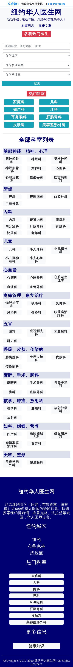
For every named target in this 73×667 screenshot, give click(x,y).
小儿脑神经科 (12, 259)
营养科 (36, 443)
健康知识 (36, 646)
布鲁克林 (36, 546)
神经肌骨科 (12, 169)
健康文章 (45, 26)
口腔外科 (61, 197)
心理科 (61, 168)
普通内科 (36, 220)
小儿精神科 (61, 250)
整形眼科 (36, 462)
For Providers (56, 3)
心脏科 (12, 277)
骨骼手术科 (61, 384)
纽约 (36, 539)
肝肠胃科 (54, 117)
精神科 (36, 168)
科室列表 (28, 26)
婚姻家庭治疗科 (12, 444)
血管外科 (36, 287)
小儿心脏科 (36, 259)
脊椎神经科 (61, 160)
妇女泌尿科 (61, 435)
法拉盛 (36, 552)
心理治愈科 (12, 179)
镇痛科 (36, 303)
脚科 (12, 392)
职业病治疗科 (61, 313)
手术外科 (36, 382)
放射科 (12, 418)
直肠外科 (36, 392)
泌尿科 (12, 233)
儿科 (54, 102)
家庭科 (19, 102)
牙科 (54, 109)
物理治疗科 (12, 304)
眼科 (12, 331)
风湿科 (12, 312)
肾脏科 (61, 226)
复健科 (61, 303)
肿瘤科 (36, 408)
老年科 (36, 233)
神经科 (36, 159)
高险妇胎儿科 (36, 435)
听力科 (12, 341)
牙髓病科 (36, 197)
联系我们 (13, 3)
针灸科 (36, 312)
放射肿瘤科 (61, 409)
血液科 (12, 287)
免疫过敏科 (36, 358)
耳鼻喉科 (19, 117)
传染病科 (12, 366)
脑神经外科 (12, 160)
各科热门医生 (36, 34)
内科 (12, 220)
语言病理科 (61, 179)
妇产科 (19, 109)
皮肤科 (19, 125)
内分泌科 (12, 226)
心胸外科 (36, 277)
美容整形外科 (54, 125)
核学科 (12, 408)
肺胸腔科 (12, 357)
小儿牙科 (36, 249)
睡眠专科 (36, 178)
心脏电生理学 (61, 278)
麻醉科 (12, 382)
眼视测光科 (36, 332)
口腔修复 (12, 203)
